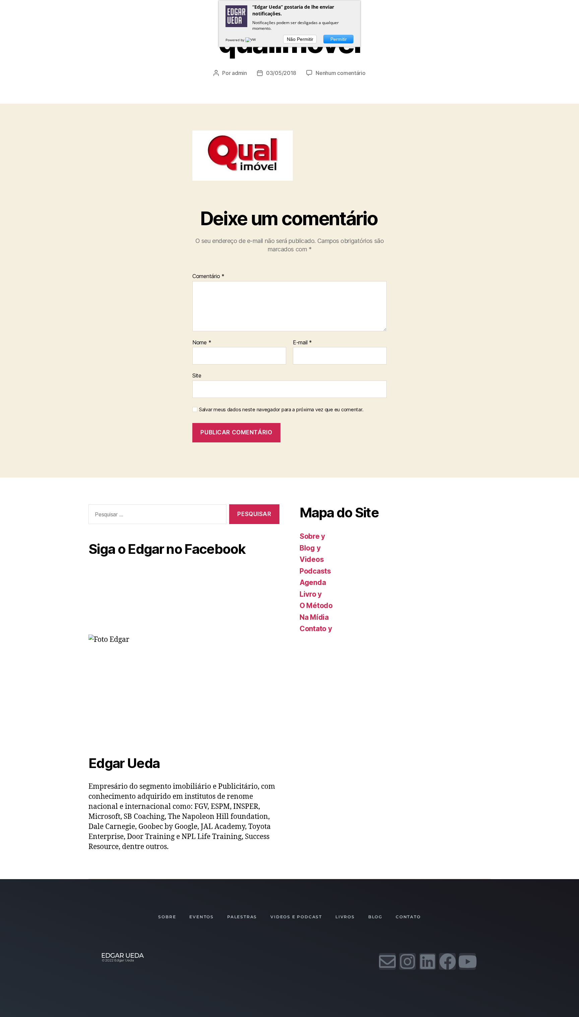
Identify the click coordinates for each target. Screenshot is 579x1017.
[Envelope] (387, 961)
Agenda (313, 582)
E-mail (302, 343)
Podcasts (315, 571)
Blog (375, 916)
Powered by (235, 39)
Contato (408, 916)
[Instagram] (407, 961)
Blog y (310, 548)
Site (196, 375)
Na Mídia (314, 617)
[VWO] (252, 39)
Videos (312, 559)
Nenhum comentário (340, 73)
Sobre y (312, 536)
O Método (316, 605)
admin (239, 73)
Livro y (311, 594)
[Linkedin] (427, 961)
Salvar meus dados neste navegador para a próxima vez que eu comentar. (281, 410)
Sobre (167, 916)
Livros (345, 916)
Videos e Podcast (296, 916)
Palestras (242, 916)
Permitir (338, 39)
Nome (201, 343)
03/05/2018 (281, 73)
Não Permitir (300, 39)
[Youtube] (467, 961)
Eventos (201, 916)
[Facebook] (447, 961)
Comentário (208, 276)
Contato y (316, 628)
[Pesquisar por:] (156, 515)
